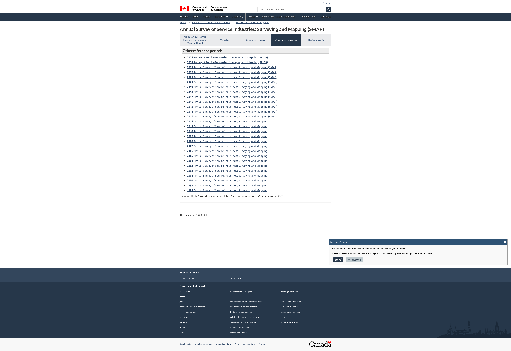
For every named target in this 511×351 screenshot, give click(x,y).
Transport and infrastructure (243, 322)
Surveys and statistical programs (252, 22)
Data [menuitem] (195, 16)
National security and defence (243, 306)
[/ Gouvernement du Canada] (204, 8)
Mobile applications (203, 344)
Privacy (262, 344)
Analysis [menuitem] (206, 16)
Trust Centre (235, 278)
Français (327, 3)
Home (183, 22)
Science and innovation (291, 301)
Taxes (182, 332)
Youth (283, 317)
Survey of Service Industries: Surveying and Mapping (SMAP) (227, 57)
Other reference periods (286, 39)
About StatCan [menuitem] (309, 16)
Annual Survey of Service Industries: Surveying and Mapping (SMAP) (194, 39)
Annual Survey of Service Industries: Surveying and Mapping (227, 121)
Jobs (181, 301)
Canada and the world (240, 327)
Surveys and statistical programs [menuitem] (278, 16)
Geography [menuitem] (237, 16)
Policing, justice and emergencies (245, 317)
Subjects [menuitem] (184, 16)
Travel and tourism (188, 312)
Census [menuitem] (251, 16)
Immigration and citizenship (192, 306)
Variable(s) (225, 39)
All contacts (185, 291)
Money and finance (238, 332)
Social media (185, 344)
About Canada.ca (223, 344)
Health (183, 327)
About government (289, 291)
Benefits (183, 322)
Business (184, 317)
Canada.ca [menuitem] (326, 16)
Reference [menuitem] (220, 16)
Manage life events (289, 322)
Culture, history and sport (241, 312)
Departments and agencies (242, 291)
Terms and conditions (245, 344)
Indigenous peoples (290, 306)
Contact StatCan (187, 278)
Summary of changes (255, 39)
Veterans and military (290, 312)
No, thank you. (354, 260)
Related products (316, 39)
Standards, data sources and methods (211, 22)
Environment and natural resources (246, 301)
